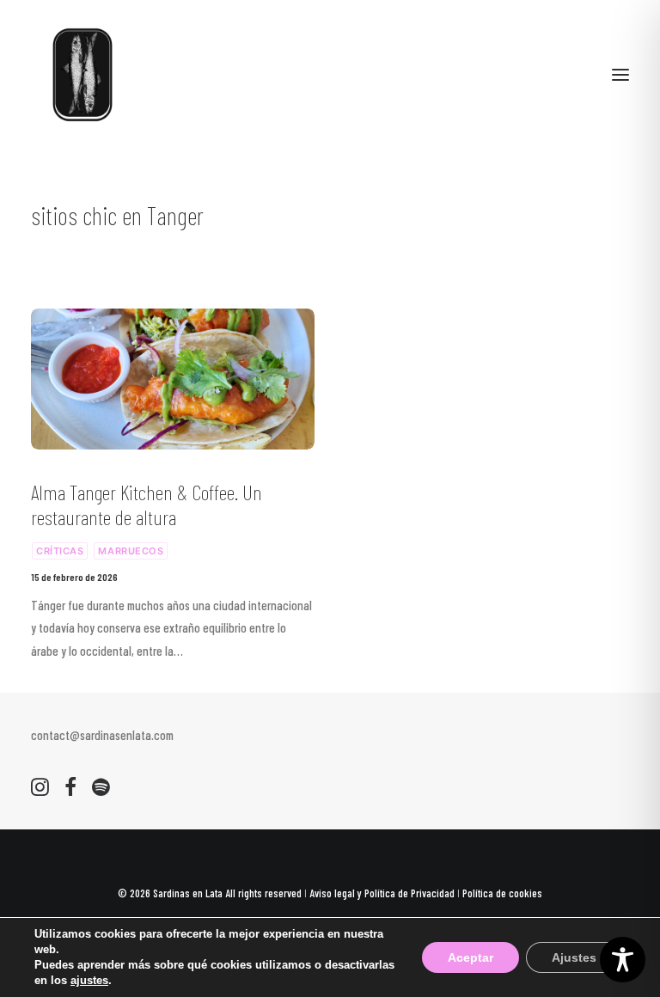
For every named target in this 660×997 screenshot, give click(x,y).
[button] (620, 75)
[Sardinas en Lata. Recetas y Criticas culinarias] (82, 74)
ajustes (89, 980)
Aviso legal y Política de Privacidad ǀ (385, 893)
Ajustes (574, 957)
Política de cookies (502, 893)
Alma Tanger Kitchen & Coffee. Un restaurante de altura (146, 504)
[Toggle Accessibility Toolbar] (622, 959)
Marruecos (130, 551)
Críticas (59, 551)
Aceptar (470, 957)
